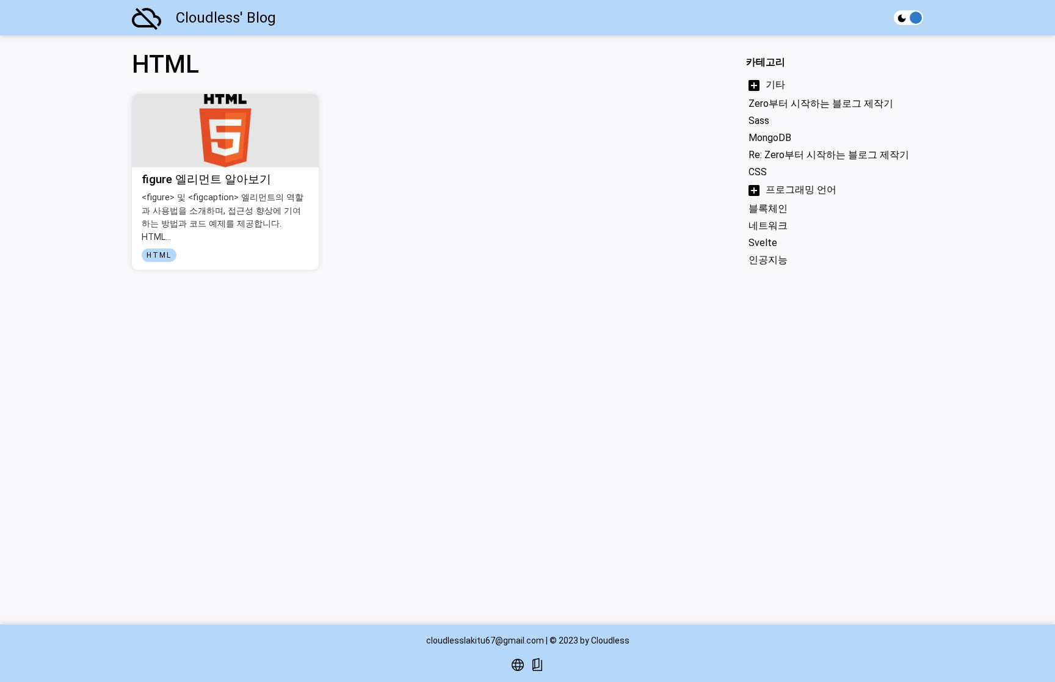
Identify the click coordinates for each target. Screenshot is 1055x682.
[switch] (908, 17)
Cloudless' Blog (226, 17)
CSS (758, 172)
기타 (775, 84)
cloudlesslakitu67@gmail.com (485, 640)
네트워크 (768, 225)
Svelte (763, 242)
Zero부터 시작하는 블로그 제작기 (821, 103)
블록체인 (768, 208)
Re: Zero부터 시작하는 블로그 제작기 (829, 155)
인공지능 (768, 260)
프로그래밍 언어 (801, 189)
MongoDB (770, 137)
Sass (759, 120)
